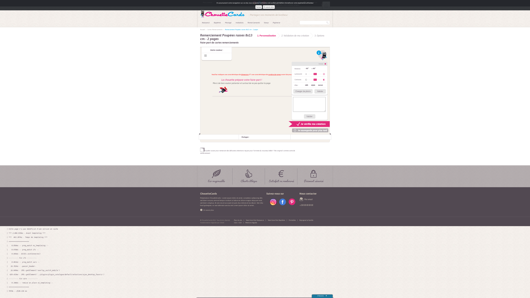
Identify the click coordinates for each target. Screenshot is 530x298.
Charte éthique (249, 181)
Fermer (258, 7)
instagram (273, 202)
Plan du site (238, 220)
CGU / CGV (238, 222)
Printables (292, 220)
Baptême (217, 23)
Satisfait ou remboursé (281, 181)
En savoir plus (269, 7)
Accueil (202, 29)
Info (322, 55)
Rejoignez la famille (306, 220)
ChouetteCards (222, 14)
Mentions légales (251, 222)
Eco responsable (216, 181)
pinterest (292, 202)
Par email (308, 199)
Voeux (266, 23)
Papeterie (276, 23)
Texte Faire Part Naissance (255, 220)
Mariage (228, 23)
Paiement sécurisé (313, 181)
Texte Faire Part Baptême (276, 220)
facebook (282, 202)
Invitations (239, 23)
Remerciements (254, 23)
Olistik (222, 222)
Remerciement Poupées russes (205, 55)
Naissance (206, 23)
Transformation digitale (208, 222)
